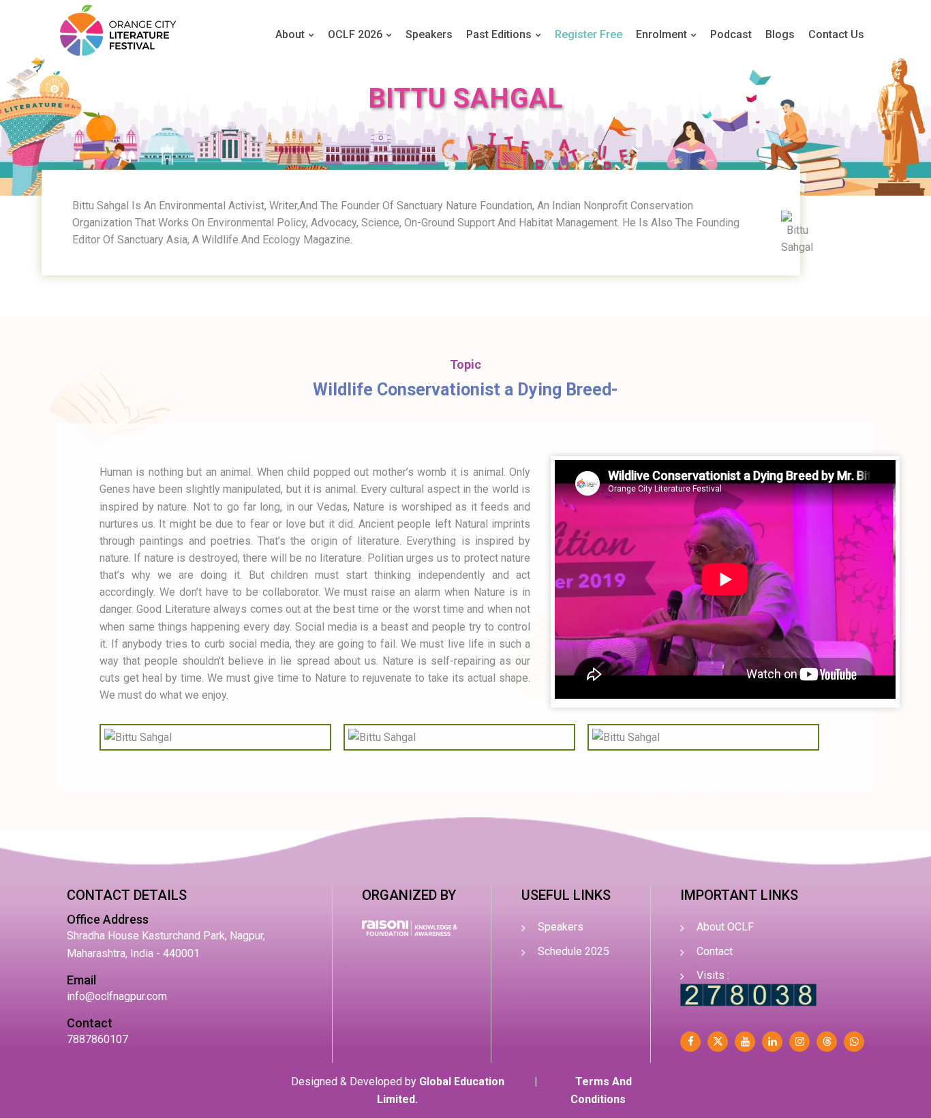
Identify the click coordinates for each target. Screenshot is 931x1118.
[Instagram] (799, 1041)
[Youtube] (745, 1041)
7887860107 (97, 1039)
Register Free (588, 34)
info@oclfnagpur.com (117, 996)
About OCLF (725, 926)
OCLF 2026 (355, 34)
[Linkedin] (772, 1041)
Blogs (780, 34)
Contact (715, 951)
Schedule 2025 (573, 951)
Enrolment (661, 34)
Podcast (731, 34)
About (290, 34)
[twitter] (717, 1041)
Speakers (429, 34)
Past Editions (499, 34)
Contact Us (836, 34)
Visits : (713, 975)
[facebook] (690, 1041)
